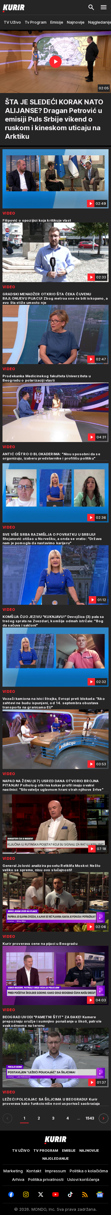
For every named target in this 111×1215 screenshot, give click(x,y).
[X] (41, 1194)
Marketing (13, 1170)
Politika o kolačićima (89, 1170)
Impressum (55, 1170)
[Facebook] (11, 1194)
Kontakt (34, 1170)
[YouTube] (55, 1194)
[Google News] (100, 1194)
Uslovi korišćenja (83, 1179)
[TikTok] (70, 1194)
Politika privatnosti (46, 1179)
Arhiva (18, 1179)
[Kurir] (12, 7)
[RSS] (85, 1194)
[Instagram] (26, 1194)
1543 (89, 1118)
